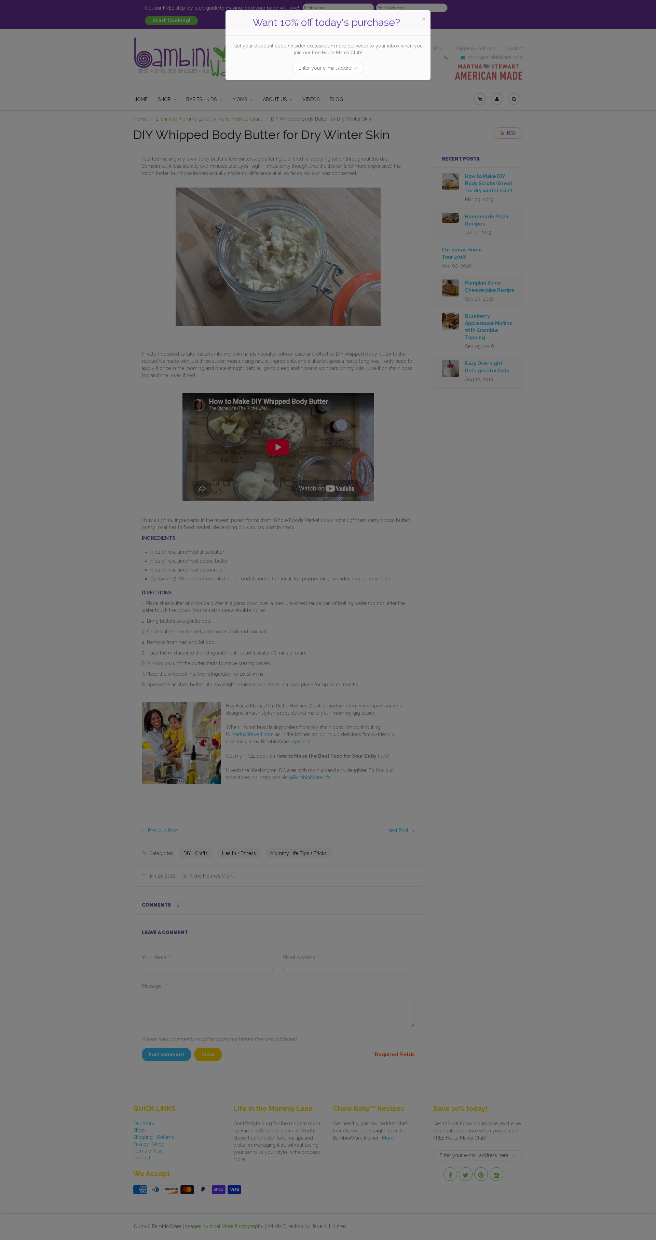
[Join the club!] (355, 68)
